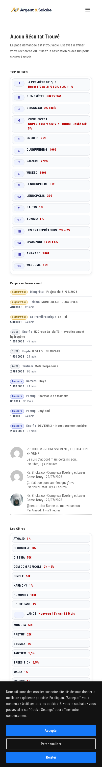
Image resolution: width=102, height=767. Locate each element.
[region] (51, 724)
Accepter (51, 731)
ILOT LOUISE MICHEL (46, 351)
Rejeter (51, 757)
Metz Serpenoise (46, 366)
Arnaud (36, 510)
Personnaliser (51, 744)
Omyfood (43, 411)
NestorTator (39, 487)
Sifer (35, 464)
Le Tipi (62, 317)
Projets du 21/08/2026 (61, 292)
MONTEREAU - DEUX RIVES (59, 302)
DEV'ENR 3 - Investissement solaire (62, 426)
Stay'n (42, 381)
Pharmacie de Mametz (52, 396)
